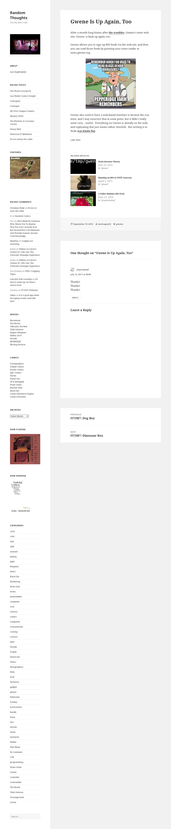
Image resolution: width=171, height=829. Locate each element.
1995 (12, 536)
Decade (13, 338)
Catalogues (15, 101)
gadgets (13, 687)
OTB (12, 757)
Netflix (13, 742)
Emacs (13, 661)
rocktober (14, 777)
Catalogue (14, 106)
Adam (13, 295)
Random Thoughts (18, 15)
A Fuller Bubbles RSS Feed (111, 193)
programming (16, 762)
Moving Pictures (17, 344)
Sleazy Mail (15, 129)
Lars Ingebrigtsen (18, 71)
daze (12, 641)
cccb (12, 606)
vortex (13, 802)
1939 (12, 531)
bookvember (16, 596)
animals (14, 551)
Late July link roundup (21, 279)
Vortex (13, 375)
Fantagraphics (17, 363)
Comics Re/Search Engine (22, 393)
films (12, 671)
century (14, 611)
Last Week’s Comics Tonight (23, 96)
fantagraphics (16, 666)
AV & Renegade (17, 381)
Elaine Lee (15, 378)
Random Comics (22, 216)
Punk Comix (16, 384)
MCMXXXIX (15, 341)
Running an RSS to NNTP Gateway (115, 177)
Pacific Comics (17, 369)
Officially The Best (18, 326)
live (12, 722)
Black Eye (14, 390)
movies (13, 727)
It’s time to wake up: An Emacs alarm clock (24, 282)
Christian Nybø (17, 208)
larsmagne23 (104, 224)
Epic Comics (15, 372)
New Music (15, 747)
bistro (13, 571)
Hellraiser (15, 697)
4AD (12, 541)
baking (13, 556)
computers (15, 621)
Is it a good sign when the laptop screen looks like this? (24, 298)
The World (15, 323)
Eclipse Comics (17, 366)
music (13, 732)
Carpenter (15, 601)
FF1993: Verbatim (29, 290)
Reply (75, 297)
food (12, 677)
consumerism (16, 626)
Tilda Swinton (16, 329)
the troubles (116, 32)
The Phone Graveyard (20, 91)
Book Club (15, 586)
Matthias (14, 241)
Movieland (15, 320)
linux (12, 717)
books (13, 591)
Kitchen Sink (16, 387)
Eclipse (13, 651)
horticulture (16, 707)
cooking (14, 631)
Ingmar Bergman (18, 332)
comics (13, 616)
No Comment (16, 752)
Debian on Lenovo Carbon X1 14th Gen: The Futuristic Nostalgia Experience (25, 252)
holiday (13, 702)
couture (14, 636)
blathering (15, 581)
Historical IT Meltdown (21, 134)
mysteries (14, 737)
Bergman (14, 566)
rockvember (16, 782)
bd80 (12, 561)
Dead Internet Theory (109, 161)
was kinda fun (86, 131)
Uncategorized (17, 797)
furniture (14, 682)
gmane (13, 692)
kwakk (13, 712)
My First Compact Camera (22, 111)
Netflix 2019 (16, 335)
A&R (12, 546)
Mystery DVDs (16, 116)
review (13, 772)
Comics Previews (18, 396)
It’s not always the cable (21, 139)
